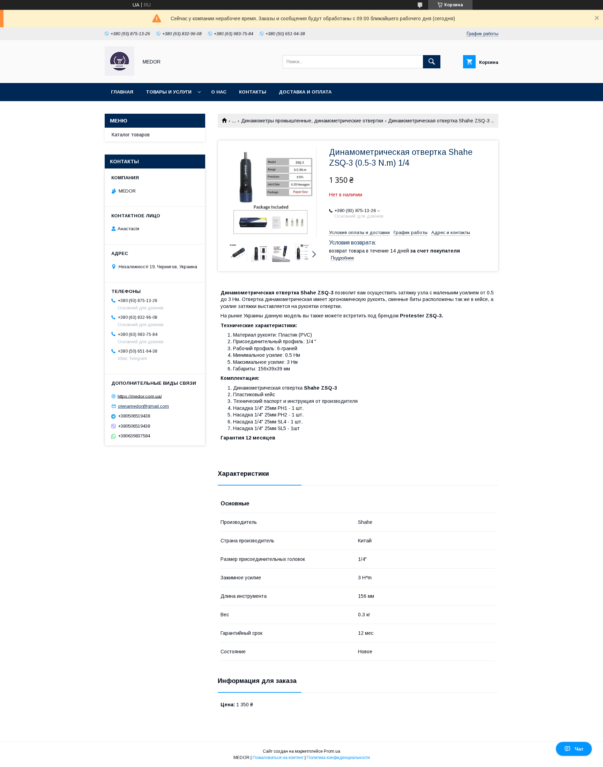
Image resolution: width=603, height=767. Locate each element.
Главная (122, 92)
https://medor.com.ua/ (140, 396)
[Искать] (431, 61)
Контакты (252, 92)
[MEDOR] (119, 74)
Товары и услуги (169, 92)
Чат (579, 749)
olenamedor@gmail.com (143, 406)
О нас (218, 92)
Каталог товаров (131, 134)
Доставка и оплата (305, 92)
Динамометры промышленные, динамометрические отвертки (312, 120)
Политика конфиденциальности (338, 757)
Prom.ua (332, 751)
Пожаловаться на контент (278, 757)
